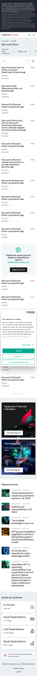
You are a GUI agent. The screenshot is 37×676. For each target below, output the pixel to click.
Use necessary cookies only (18, 362)
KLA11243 (4, 383)
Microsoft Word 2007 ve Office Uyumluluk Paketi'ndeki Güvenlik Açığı (13, 69)
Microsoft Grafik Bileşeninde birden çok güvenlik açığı (12, 88)
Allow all (19, 351)
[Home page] (10, 35)
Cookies (18, 672)
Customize (17, 356)
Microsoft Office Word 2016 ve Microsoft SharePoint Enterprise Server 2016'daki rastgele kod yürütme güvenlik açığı (14, 125)
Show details (26, 345)
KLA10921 (4, 110)
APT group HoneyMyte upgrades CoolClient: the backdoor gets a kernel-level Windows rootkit (23, 537)
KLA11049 (4, 202)
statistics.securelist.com (18, 262)
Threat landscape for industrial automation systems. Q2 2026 (22, 496)
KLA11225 (4, 367)
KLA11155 (4, 302)
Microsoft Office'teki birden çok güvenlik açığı (13, 105)
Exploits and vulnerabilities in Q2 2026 (21, 509)
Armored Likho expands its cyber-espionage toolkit (21, 553)
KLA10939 (5, 133)
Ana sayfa (5, 41)
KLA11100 (4, 218)
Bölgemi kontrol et (18, 270)
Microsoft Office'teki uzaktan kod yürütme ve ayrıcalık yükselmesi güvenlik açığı (13, 163)
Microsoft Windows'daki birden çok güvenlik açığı (13, 181)
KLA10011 (4, 94)
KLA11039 (4, 186)
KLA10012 (5, 75)
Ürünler (13, 41)
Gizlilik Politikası (18, 668)
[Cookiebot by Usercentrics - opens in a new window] (26, 312)
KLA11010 (4, 170)
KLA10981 (4, 149)
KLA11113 (4, 234)
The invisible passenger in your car (22, 522)
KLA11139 (4, 286)
